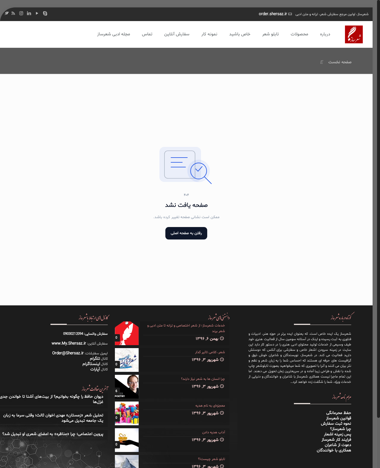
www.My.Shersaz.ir (69, 343)
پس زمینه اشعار (337, 434)
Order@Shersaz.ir (68, 353)
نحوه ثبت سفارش (336, 423)
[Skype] (45, 14)
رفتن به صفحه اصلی (186, 233)
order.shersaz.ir (273, 14)
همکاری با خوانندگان (334, 450)
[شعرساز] (354, 34)
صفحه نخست (340, 62)
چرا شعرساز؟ (340, 429)
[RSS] (13, 14)
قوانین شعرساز (338, 418)
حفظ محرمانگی (338, 413)
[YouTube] (37, 14)
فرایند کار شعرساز (336, 439)
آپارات (95, 369)
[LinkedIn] (29, 14)
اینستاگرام (91, 364)
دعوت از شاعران (338, 445)
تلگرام (95, 358)
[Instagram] (21, 14)
